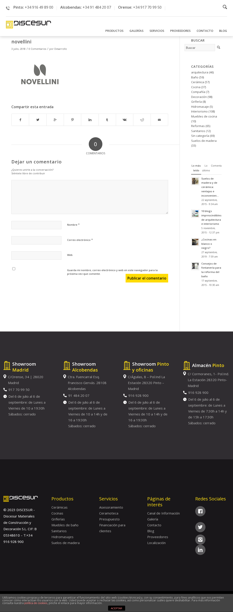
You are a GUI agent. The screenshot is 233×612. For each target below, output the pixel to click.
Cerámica (197, 82)
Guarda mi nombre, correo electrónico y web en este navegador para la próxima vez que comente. (112, 272)
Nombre (73, 224)
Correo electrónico (80, 240)
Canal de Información (163, 513)
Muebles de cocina (204, 116)
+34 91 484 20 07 (97, 7)
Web (70, 255)
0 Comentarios (37, 48)
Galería (152, 519)
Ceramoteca (108, 513)
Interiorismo (199, 111)
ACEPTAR (116, 608)
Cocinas (57, 513)
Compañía (198, 92)
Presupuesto (109, 519)
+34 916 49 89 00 (39, 7)
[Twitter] (200, 527)
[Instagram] (200, 540)
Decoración (199, 97)
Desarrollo (60, 48)
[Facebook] (200, 511)
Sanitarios (198, 131)
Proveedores (157, 537)
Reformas (198, 126)
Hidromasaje (200, 107)
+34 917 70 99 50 (147, 7)
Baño (194, 77)
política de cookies (35, 603)
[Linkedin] (200, 550)
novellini (21, 41)
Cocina (195, 87)
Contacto (154, 525)
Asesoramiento (111, 507)
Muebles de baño (65, 525)
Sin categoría (200, 136)
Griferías (58, 519)
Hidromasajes (62, 537)
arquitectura (199, 72)
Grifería (196, 102)
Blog (150, 531)
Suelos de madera (204, 141)
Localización (156, 542)
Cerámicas (59, 507)
